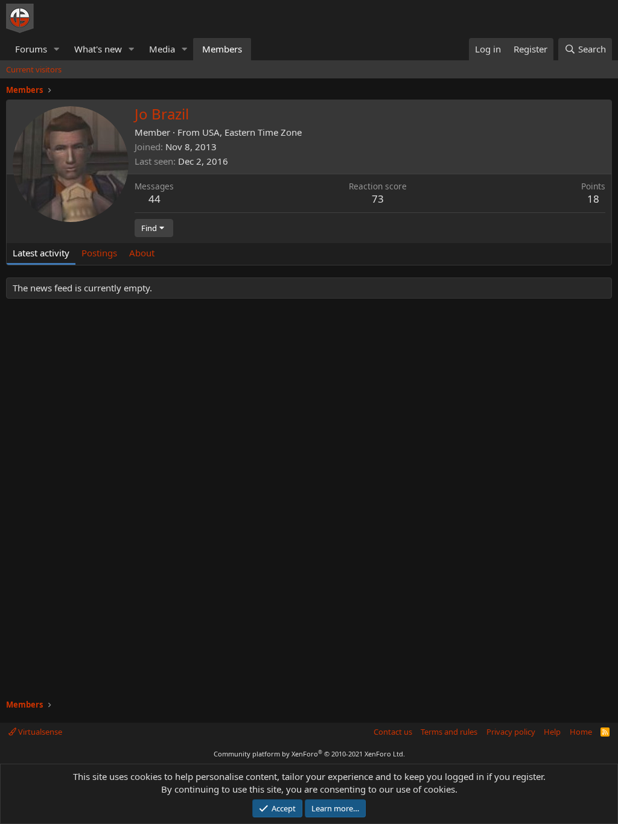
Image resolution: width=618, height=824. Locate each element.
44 (154, 199)
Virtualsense (39, 731)
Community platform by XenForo (309, 753)
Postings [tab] (99, 253)
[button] (56, 49)
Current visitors (34, 69)
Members (222, 49)
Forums (31, 49)
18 (593, 199)
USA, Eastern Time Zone (252, 132)
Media (162, 49)
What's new (98, 49)
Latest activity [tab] (41, 253)
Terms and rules (449, 731)
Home (581, 731)
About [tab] (141, 253)
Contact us (393, 731)
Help (552, 731)
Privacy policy (510, 731)
